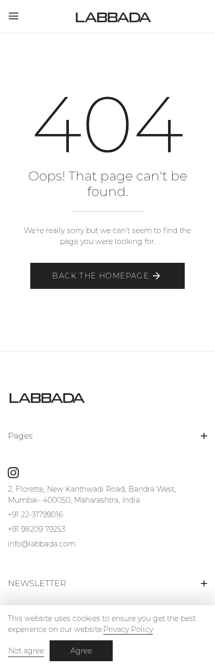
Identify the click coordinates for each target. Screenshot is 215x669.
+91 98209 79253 (37, 529)
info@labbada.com (42, 544)
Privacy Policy (128, 629)
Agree (81, 650)
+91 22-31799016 (35, 514)
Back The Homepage (100, 276)
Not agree (26, 650)
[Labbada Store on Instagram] (13, 472)
